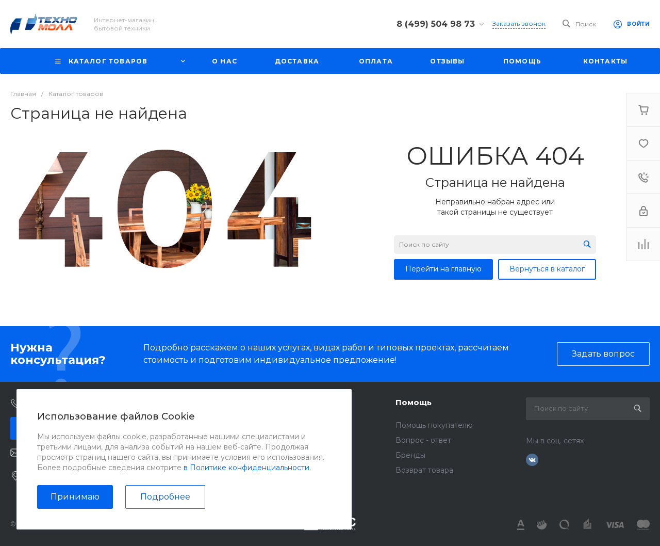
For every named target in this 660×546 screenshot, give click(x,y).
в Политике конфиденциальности (246, 467)
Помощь (413, 402)
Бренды (410, 455)
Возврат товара (424, 470)
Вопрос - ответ (423, 440)
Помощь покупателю (434, 425)
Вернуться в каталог (547, 269)
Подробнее (165, 497)
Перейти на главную (443, 269)
